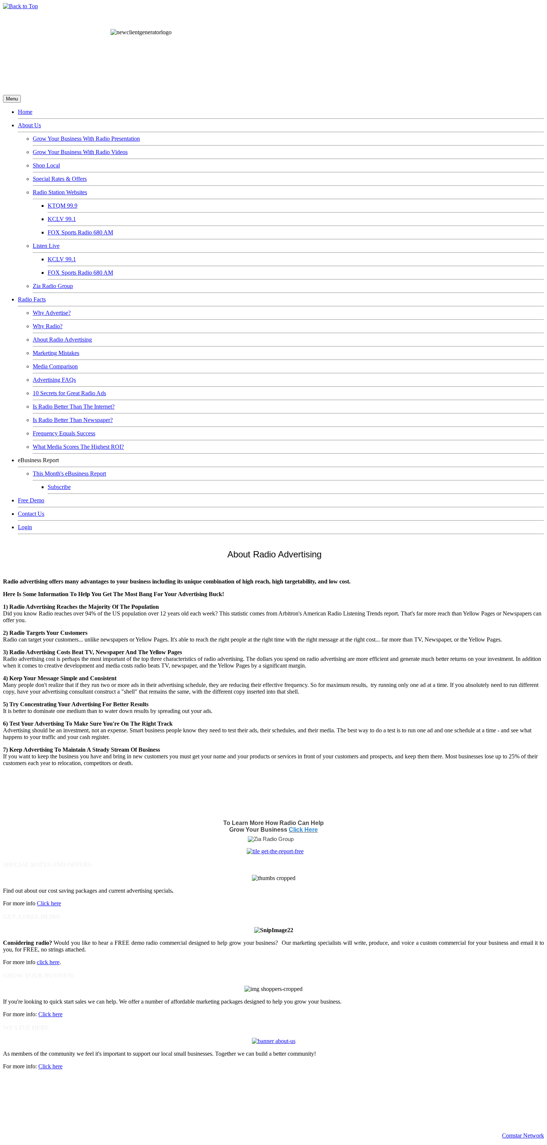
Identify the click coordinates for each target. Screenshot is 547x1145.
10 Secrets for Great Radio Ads (69, 393)
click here (48, 962)
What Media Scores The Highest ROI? (78, 447)
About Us (29, 125)
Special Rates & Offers (60, 179)
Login (25, 527)
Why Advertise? (52, 313)
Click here (49, 903)
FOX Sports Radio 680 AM (80, 232)
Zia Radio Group (53, 286)
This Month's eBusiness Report (69, 473)
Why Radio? (48, 326)
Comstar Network (523, 1135)
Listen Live (46, 246)
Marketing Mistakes (56, 353)
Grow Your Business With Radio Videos (80, 152)
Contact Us (31, 514)
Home (25, 112)
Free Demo (31, 500)
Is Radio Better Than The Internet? (74, 406)
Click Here (303, 829)
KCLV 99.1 (62, 219)
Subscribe (59, 487)
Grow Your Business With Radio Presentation (86, 138)
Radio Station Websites (60, 192)
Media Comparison (55, 366)
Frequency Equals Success (64, 433)
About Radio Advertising (62, 339)
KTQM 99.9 (62, 205)
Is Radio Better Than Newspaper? (73, 420)
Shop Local (46, 165)
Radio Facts (32, 299)
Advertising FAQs (54, 380)
